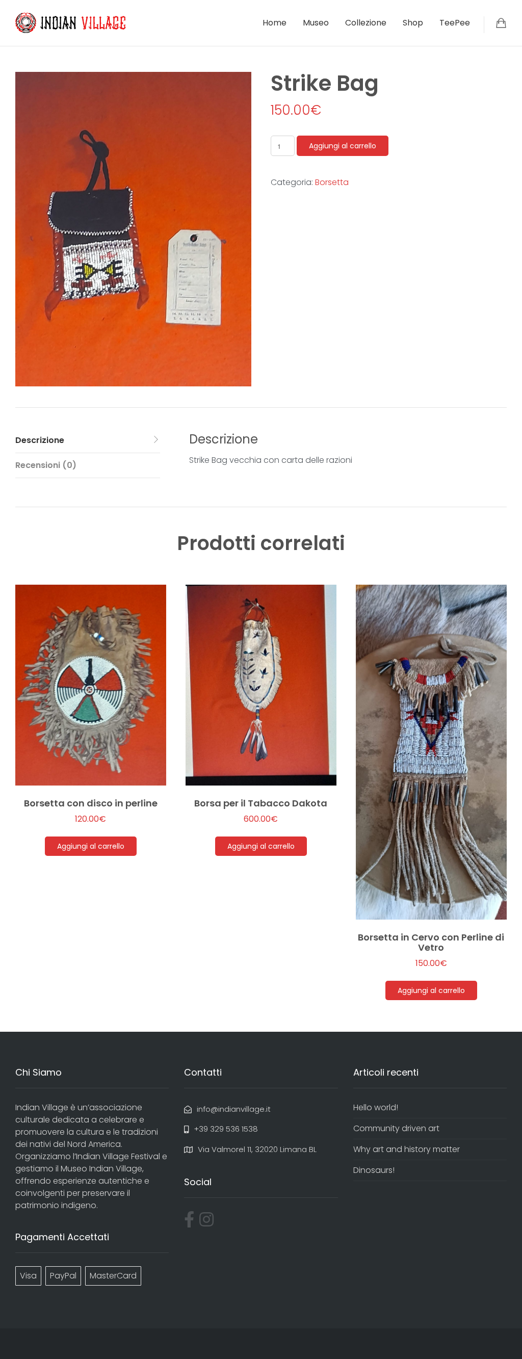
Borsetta (332, 182)
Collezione (365, 23)
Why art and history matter (406, 1149)
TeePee (454, 23)
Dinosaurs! (374, 1170)
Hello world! (375, 1107)
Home (274, 23)
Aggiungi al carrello (342, 146)
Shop (413, 23)
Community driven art (396, 1128)
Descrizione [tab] (39, 440)
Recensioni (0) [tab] (45, 465)
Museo (316, 23)
